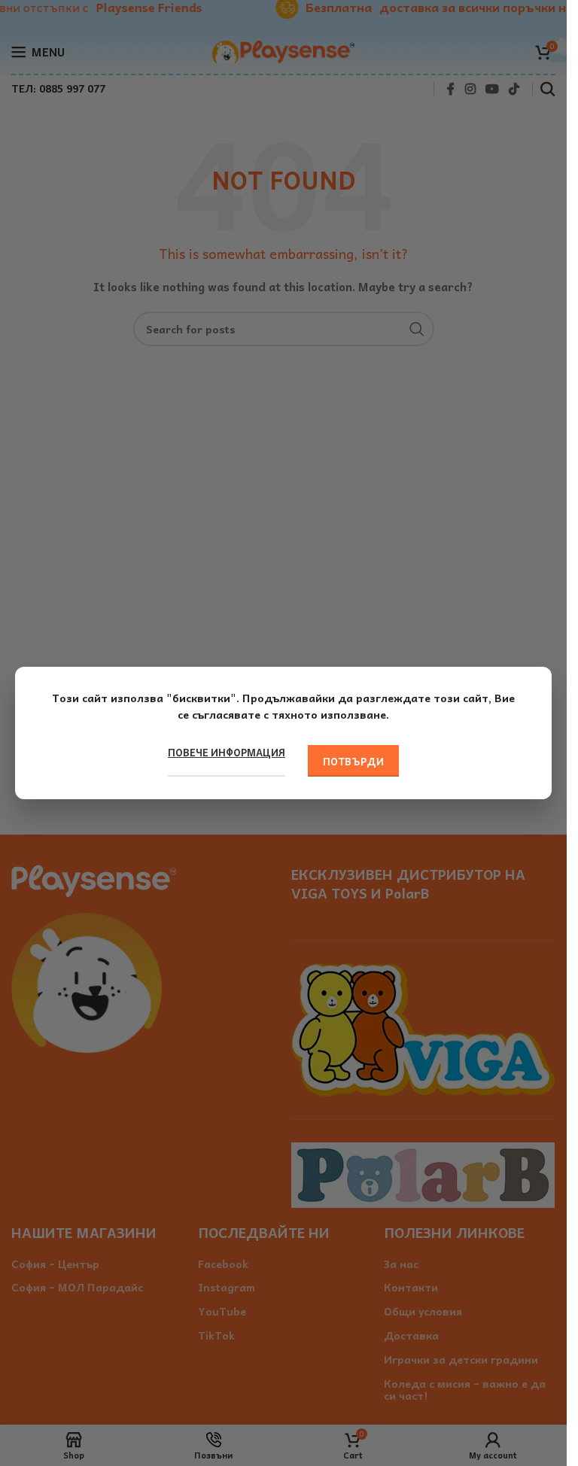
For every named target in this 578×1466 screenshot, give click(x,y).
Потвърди (353, 761)
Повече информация (226, 752)
